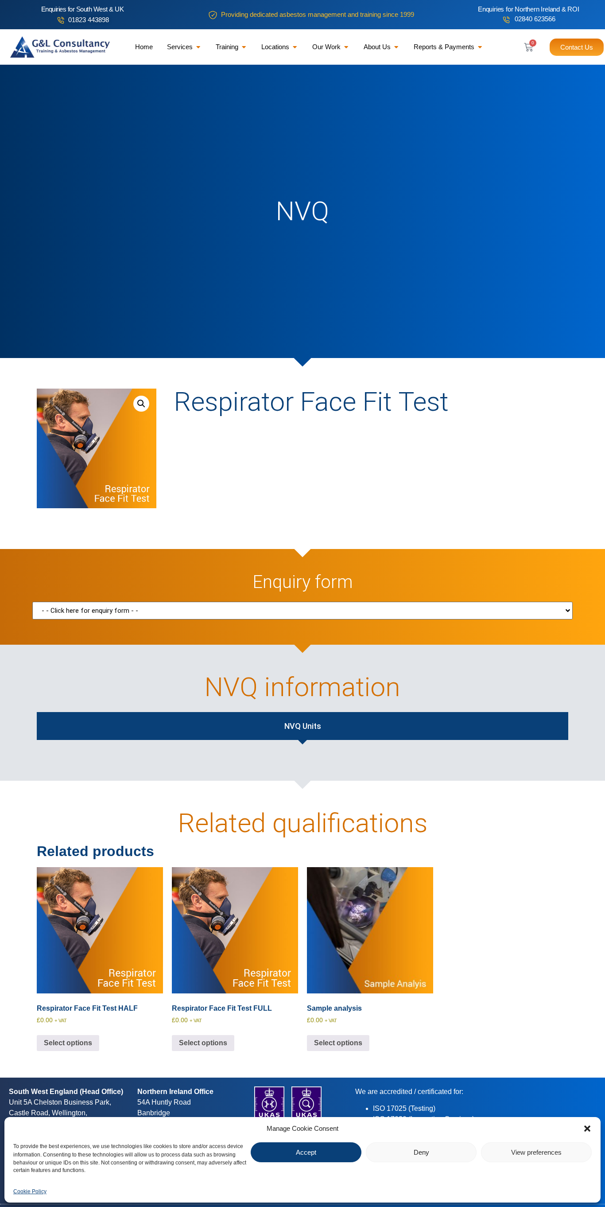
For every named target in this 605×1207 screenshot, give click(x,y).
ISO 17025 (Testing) (404, 1108)
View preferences (536, 1152)
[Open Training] (243, 47)
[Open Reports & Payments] (480, 47)
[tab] (302, 726)
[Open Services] (198, 47)
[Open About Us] (396, 47)
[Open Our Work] (346, 47)
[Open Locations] (294, 47)
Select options (68, 1043)
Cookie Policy (30, 1191)
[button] (587, 1128)
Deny (421, 1152)
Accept (306, 1152)
